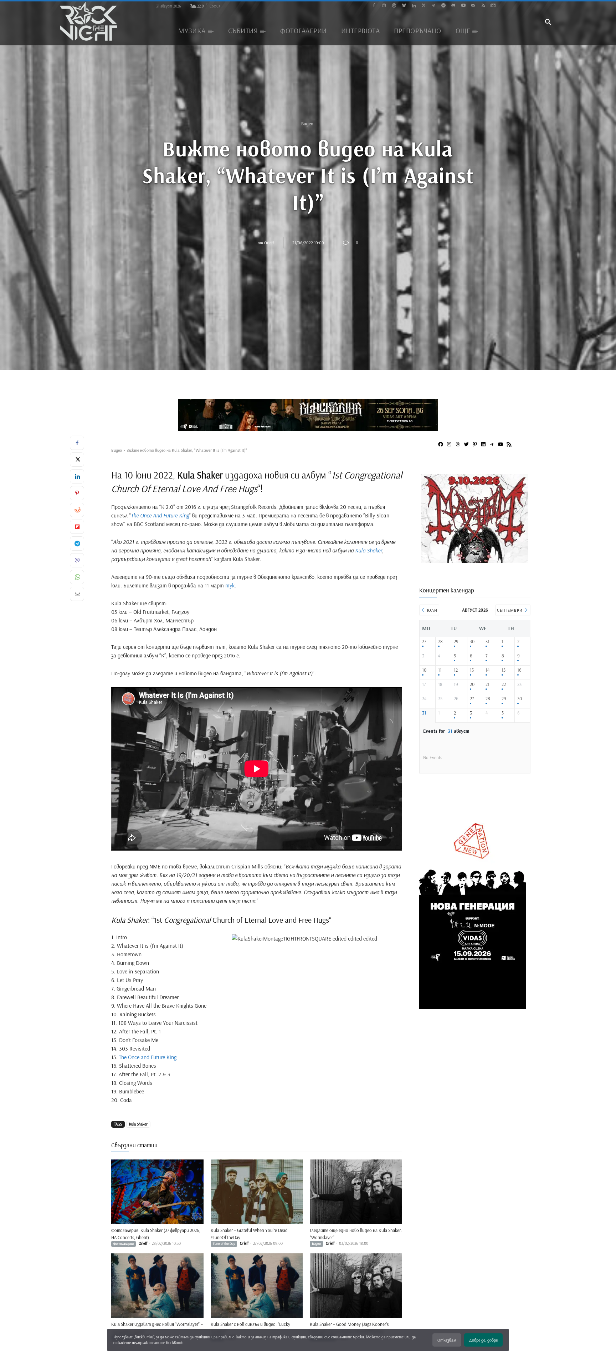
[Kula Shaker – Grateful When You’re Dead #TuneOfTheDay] (257, 1191)
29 (456, 641)
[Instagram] (384, 6)
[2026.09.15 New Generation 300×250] (474, 560)
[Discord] (453, 6)
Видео (307, 123)
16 (519, 670)
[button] (548, 23)
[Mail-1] (473, 6)
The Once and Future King (148, 1057)
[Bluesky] (404, 6)
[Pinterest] (434, 6)
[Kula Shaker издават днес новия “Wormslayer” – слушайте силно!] (157, 1285)
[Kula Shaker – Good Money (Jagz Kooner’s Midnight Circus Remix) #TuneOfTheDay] (356, 1285)
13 (472, 670)
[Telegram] (444, 6)
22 (504, 684)
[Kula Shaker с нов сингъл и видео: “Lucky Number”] (257, 1285)
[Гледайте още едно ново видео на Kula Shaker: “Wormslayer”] (356, 1191)
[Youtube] (463, 6)
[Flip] (77, 527)
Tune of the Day (224, 1243)
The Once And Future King (160, 515)
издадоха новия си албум (251, 475)
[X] (77, 459)
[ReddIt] (77, 510)
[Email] (77, 594)
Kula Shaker (368, 550)
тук (230, 585)
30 (472, 641)
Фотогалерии (123, 1243)
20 (472, 684)
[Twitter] (424, 6)
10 (424, 670)
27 (424, 641)
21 (487, 684)
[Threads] (394, 6)
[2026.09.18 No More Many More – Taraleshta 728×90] (308, 415)
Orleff (269, 242)
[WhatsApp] (77, 577)
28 (440, 641)
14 (487, 670)
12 (456, 670)
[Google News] (493, 6)
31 (487, 641)
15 (503, 670)
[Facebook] (374, 6)
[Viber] (77, 560)
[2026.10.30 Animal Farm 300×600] (472, 1006)
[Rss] (483, 6)
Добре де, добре (483, 1340)
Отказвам (446, 1340)
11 (440, 670)
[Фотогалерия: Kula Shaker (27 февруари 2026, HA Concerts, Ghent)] (157, 1191)
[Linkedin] (414, 6)
